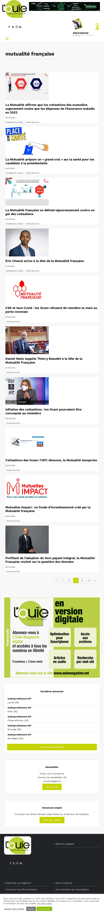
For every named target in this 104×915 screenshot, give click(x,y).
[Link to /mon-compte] (97, 26)
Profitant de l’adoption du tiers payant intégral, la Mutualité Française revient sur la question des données (50, 560)
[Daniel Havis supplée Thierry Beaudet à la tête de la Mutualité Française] (27, 340)
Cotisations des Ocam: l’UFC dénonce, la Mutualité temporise (51, 460)
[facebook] (9, 27)
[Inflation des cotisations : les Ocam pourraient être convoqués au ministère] (27, 391)
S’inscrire (52, 786)
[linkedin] (20, 27)
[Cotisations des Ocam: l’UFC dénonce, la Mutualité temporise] (27, 442)
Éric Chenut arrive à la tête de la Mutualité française (44, 261)
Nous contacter (64, 883)
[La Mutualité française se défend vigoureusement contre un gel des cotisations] (27, 192)
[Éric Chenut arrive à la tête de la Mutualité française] (27, 242)
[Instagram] (17, 863)
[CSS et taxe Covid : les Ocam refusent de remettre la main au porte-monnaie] (27, 290)
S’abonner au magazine (18, 883)
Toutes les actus (32, 122)
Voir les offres (52, 820)
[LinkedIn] (21, 863)
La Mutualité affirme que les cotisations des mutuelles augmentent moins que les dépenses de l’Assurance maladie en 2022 (50, 108)
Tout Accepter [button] (44, 909)
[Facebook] (10, 863)
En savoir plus (45, 903)
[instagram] (17, 27)
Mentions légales (65, 844)
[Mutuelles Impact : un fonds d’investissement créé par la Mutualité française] (27, 489)
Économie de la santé (14, 122)
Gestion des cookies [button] (14, 909)
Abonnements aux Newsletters (72, 889)
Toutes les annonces (52, 747)
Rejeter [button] (31, 909)
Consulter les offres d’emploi (21, 889)
